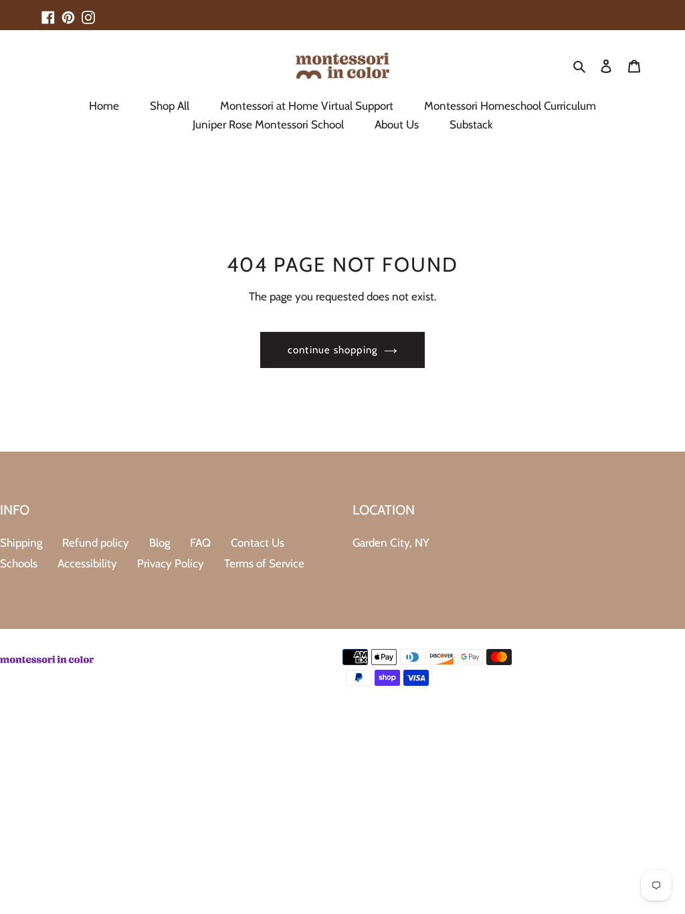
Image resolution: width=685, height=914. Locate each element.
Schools (18, 563)
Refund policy (95, 542)
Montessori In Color (646, 708)
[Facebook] (48, 11)
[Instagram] (88, 11)
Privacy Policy (170, 563)
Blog (159, 542)
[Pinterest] (68, 11)
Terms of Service (264, 563)
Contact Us (257, 542)
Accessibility (87, 563)
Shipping (21, 542)
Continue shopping (332, 350)
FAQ (200, 542)
